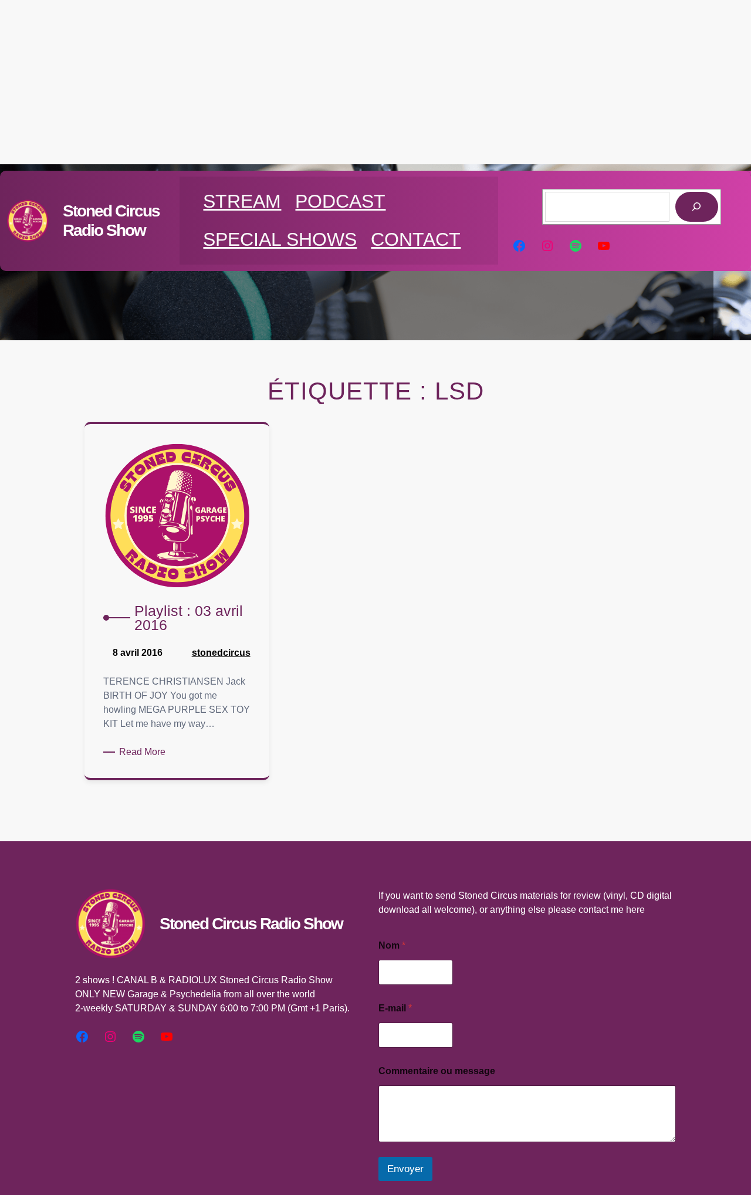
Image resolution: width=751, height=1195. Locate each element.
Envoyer (405, 1168)
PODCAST (340, 201)
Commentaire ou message (436, 1071)
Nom (391, 945)
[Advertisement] (375, 82)
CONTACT (416, 239)
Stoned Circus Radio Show (251, 924)
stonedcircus (221, 653)
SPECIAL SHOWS (280, 239)
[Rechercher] (696, 207)
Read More (144, 752)
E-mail (395, 1008)
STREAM (242, 201)
